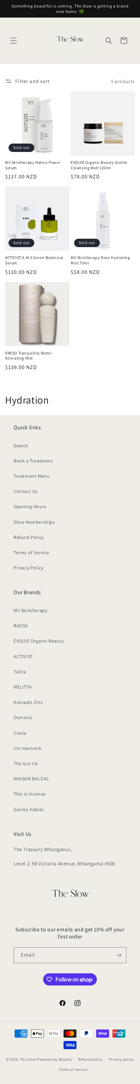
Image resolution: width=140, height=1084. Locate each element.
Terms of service (73, 1069)
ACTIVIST (23, 656)
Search (21, 445)
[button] (13, 40)
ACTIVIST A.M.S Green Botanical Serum (34, 260)
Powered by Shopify (54, 1059)
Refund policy (90, 1059)
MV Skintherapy (30, 610)
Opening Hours (30, 506)
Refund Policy (29, 537)
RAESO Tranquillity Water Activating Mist (28, 355)
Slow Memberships (34, 522)
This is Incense (30, 794)
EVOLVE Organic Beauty (39, 641)
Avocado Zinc (28, 702)
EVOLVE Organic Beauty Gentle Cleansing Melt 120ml (99, 165)
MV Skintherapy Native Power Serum (32, 165)
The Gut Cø (26, 763)
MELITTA (23, 687)
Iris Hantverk (28, 748)
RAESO (21, 626)
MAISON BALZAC (31, 779)
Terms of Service (31, 552)
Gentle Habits (29, 809)
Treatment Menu (32, 476)
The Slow (28, 1059)
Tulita (20, 672)
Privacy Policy (28, 568)
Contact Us (26, 491)
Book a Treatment (33, 461)
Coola (20, 733)
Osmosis (23, 717)
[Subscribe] (118, 955)
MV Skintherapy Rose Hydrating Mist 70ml (100, 260)
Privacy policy (121, 1059)
